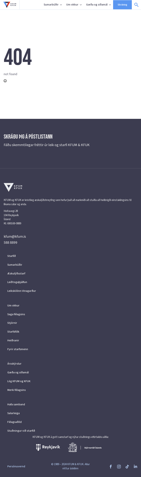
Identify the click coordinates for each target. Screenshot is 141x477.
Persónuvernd (16, 466)
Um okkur (72, 5)
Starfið (11, 256)
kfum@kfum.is (15, 236)
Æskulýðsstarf (16, 274)
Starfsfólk (13, 332)
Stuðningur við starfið (21, 431)
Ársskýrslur (14, 364)
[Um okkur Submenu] (81, 5)
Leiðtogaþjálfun (17, 282)
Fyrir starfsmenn (17, 349)
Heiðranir (13, 340)
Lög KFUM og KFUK (18, 381)
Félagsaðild (14, 422)
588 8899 (10, 242)
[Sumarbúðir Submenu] (61, 5)
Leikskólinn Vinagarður (21, 291)
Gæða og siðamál (97, 5)
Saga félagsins (16, 314)
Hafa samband (16, 404)
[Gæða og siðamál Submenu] (110, 5)
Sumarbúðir (51, 5)
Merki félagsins (16, 390)
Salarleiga (13, 413)
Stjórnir (12, 323)
